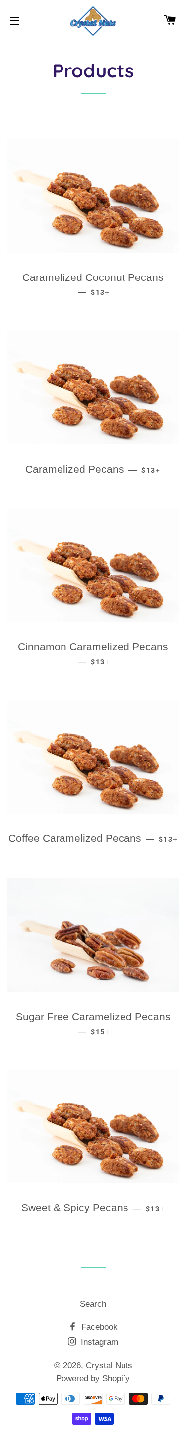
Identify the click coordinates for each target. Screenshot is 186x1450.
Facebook (98, 1327)
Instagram (98, 1342)
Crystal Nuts (109, 1365)
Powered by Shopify (93, 1378)
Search (93, 1304)
